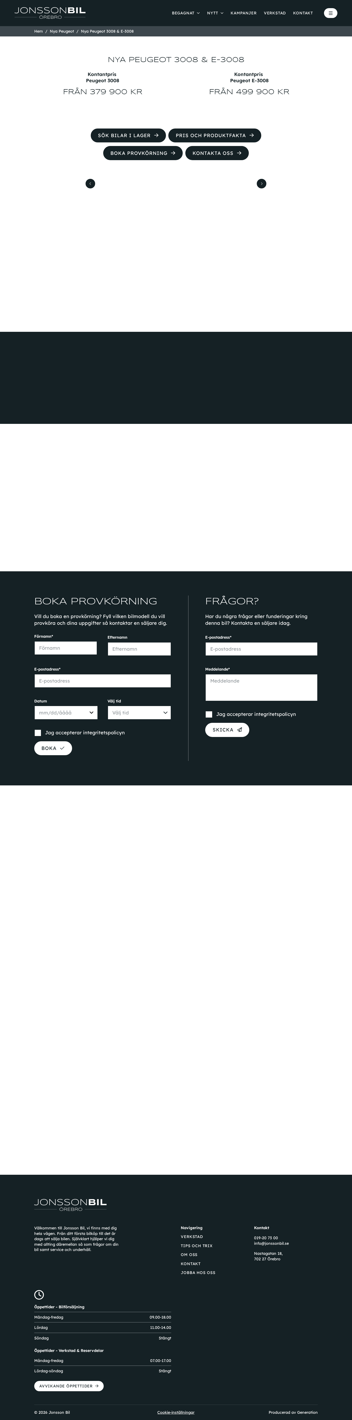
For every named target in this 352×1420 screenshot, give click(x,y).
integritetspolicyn (104, 733)
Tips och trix (196, 1245)
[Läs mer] (78, 1060)
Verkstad (275, 13)
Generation (307, 1412)
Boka (49, 748)
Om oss (189, 1254)
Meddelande (216, 669)
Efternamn (117, 637)
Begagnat (183, 13)
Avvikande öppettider (66, 1386)
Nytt (212, 13)
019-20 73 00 (266, 1237)
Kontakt (303, 13)
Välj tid (114, 701)
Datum (40, 701)
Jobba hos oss (198, 1272)
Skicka (223, 730)
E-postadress (46, 669)
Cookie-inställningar (175, 1412)
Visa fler (172, 1151)
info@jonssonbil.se (271, 1243)
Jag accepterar (85, 733)
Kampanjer (243, 13)
